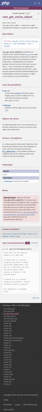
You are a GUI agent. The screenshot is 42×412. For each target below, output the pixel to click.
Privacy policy (9, 409)
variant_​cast (8, 331)
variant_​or (7, 369)
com (28, 54)
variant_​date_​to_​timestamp (13, 340)
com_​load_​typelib (9, 316)
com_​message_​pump (10, 319)
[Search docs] (35, 3)
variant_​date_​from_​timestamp (13, 338)
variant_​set (7, 377)
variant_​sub (7, 382)
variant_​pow (8, 372)
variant (7, 46)
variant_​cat (7, 333)
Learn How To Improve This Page (14, 234)
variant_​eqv (7, 345)
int (15, 44)
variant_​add (7, 326)
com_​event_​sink (9, 311)
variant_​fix (7, 348)
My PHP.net (8, 405)
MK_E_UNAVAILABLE (8, 151)
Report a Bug (14, 236)
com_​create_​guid (9, 309)
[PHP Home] (6, 3)
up (3, 249)
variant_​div (7, 343)
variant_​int (7, 357)
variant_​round (8, 374)
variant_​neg (7, 365)
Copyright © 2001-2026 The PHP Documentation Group (21, 397)
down (7, 249)
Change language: (18, 13)
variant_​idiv (7, 352)
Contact (17, 405)
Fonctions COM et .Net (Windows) (16, 305)
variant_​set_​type (9, 379)
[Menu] (39, 3)
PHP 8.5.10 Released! (21, 8)
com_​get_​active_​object (11, 314)
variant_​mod (8, 360)
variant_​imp (7, 355)
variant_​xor (7, 384)
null (29, 44)
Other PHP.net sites (30, 405)
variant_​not (7, 367)
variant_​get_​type (9, 350)
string (34, 41)
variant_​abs (7, 323)
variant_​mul (7, 362)
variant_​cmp (8, 335)
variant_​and (7, 328)
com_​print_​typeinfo (10, 321)
